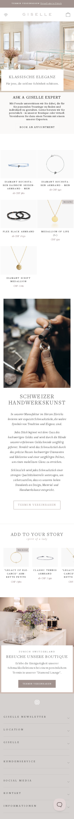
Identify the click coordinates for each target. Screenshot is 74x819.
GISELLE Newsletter (24, 717)
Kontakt (12, 793)
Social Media (17, 781)
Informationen (20, 806)
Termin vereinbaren (37, 505)
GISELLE (11, 742)
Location (13, 729)
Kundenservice (19, 761)
